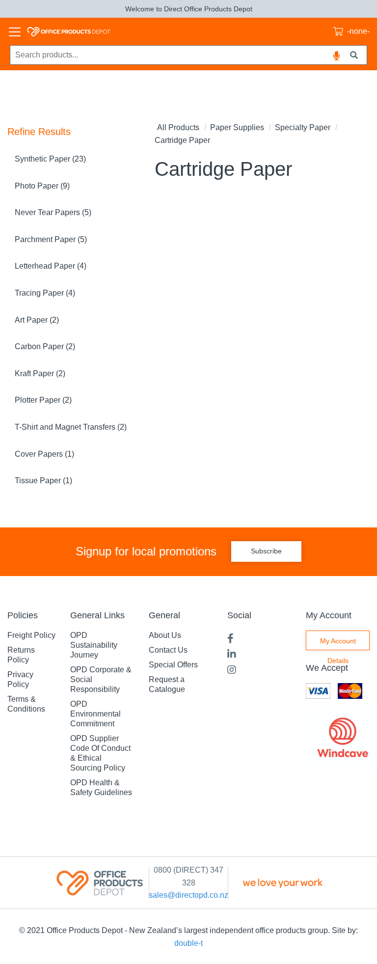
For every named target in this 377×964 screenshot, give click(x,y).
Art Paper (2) (37, 320)
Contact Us (168, 650)
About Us (165, 635)
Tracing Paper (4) (45, 293)
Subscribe (266, 551)
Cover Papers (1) (44, 454)
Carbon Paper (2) (45, 346)
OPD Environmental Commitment (95, 714)
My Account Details (338, 643)
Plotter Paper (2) (43, 400)
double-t (188, 943)
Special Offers (173, 665)
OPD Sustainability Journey (93, 645)
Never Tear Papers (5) (53, 212)
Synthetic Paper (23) (50, 159)
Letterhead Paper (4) (50, 266)
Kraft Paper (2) (40, 373)
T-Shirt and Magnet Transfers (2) (71, 427)
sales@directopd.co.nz (188, 895)
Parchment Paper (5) (51, 239)
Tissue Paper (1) (43, 480)
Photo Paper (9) (42, 186)
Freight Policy (31, 635)
